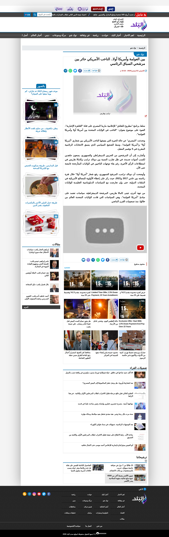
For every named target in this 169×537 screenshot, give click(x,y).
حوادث (105, 35)
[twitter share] (75, 71)
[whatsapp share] (70, 71)
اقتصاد (122, 513)
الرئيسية (141, 35)
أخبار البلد (116, 35)
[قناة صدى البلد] (111, 9)
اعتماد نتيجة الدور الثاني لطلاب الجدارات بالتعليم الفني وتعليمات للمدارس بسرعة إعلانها (94, 15)
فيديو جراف (88, 507)
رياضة (96, 35)
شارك (86, 71)
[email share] (65, 71)
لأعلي (141, 489)
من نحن (99, 526)
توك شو (73, 35)
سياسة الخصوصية (73, 526)
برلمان (89, 513)
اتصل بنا (88, 526)
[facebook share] (80, 71)
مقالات (122, 519)
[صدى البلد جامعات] (82, 9)
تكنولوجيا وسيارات (102, 513)
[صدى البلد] (138, 24)
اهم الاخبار (129, 35)
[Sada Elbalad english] (58, 9)
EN (28, 15)
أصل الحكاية (104, 507)
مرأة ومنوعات (59, 35)
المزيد (26, 307)
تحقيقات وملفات (70, 513)
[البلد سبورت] (98, 9)
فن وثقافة (85, 35)
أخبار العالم (36, 35)
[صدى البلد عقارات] (70, 9)
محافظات (72, 507)
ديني (47, 35)
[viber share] (88, 260)
